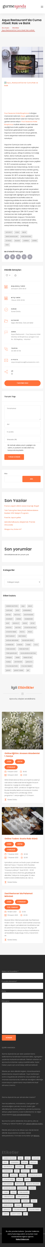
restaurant (10, 636)
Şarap (8, 670)
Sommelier (9, 644)
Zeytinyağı (18, 662)
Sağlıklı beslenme (12, 640)
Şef (28, 670)
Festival (17, 614)
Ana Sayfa (5, 28)
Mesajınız (5, 1001)
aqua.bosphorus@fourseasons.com (25, 362)
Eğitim (8, 614)
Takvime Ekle (22, 383)
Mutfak (17, 627)
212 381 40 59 (16, 351)
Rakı (7, 245)
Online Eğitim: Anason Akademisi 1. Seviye (22, 755)
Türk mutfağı (23, 649)
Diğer (13, 323)
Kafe (7, 623)
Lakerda (26, 240)
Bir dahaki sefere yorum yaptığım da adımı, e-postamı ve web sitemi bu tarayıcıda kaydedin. (22, 447)
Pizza (30, 632)
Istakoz (8, 240)
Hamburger (29, 619)
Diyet (17, 610)
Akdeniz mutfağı (12, 606)
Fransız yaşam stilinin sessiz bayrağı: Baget (21, 506)
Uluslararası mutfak (28, 653)
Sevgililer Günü (27, 640)
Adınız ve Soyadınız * (10, 971)
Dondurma (27, 610)
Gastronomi (28, 614)
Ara (5, 473)
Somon (19, 644)
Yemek (18, 657)
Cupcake (9, 610)
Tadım (28, 644)
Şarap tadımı (18, 670)
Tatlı (36, 644)
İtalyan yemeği (27, 666)
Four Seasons (26, 236)
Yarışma (9, 657)
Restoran (22, 636)
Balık (24, 232)
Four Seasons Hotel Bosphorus (16, 113)
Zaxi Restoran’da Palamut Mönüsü (18, 895)
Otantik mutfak (30, 627)
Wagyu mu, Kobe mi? (13, 529)
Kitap (32, 623)
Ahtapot (9, 232)
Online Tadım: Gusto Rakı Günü (21, 838)
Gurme (18, 619)
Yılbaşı (8, 662)
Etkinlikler (15, 28)
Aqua (23, 116)
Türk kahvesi (10, 649)
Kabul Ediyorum (22, 1239)
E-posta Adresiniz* (9, 981)
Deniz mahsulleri (12, 236)
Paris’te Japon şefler (12, 517)
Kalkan (17, 240)
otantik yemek (11, 632)
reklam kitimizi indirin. (34, 1123)
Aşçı (23, 606)
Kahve (25, 623)
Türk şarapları (11, 653)
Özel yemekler (28, 323)
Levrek (34, 240)
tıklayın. (37, 1135)
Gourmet (9, 619)
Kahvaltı (16, 623)
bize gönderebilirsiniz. (22, 1114)
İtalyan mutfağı (12, 666)
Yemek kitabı (27, 657)
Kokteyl (9, 627)
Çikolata (29, 662)
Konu (4, 991)
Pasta (22, 632)
